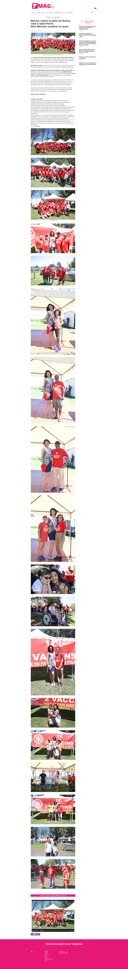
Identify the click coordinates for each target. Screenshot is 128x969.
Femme (51, 12)
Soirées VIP (47, 958)
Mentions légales (64, 952)
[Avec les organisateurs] (53, 190)
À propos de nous (64, 953)
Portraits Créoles (58, 12)
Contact (62, 951)
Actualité (38, 12)
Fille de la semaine (49, 959)
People (43, 12)
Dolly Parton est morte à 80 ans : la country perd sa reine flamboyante (87, 63)
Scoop (46, 953)
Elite (64, 12)
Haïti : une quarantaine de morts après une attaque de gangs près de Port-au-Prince (87, 51)
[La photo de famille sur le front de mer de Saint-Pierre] (53, 33)
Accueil (33, 12)
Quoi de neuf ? (70, 12)
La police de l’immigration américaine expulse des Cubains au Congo (87, 35)
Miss (47, 12)
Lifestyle (47, 954)
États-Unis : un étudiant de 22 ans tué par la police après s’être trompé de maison (87, 28)
